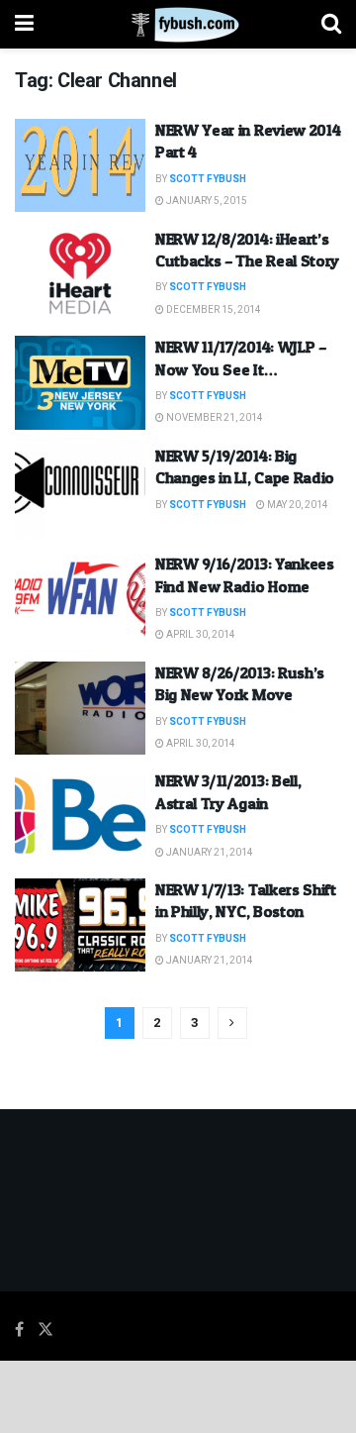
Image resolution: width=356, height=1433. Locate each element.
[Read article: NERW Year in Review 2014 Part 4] (80, 165)
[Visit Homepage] (177, 25)
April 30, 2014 (199, 635)
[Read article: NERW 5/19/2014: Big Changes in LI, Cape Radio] (80, 491)
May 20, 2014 (296, 505)
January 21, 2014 (208, 853)
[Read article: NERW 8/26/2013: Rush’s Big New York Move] (80, 708)
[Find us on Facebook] (19, 1330)
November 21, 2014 (213, 418)
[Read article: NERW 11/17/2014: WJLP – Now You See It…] (80, 382)
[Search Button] (331, 24)
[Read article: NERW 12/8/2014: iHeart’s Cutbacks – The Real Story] (80, 274)
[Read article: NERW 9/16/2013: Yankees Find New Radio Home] (80, 599)
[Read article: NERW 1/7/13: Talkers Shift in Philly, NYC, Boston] (80, 925)
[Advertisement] (178, 1395)
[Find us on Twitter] (45, 1330)
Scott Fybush (207, 179)
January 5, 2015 (205, 201)
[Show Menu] (24, 24)
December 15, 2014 (212, 310)
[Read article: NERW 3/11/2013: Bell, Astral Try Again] (80, 816)
